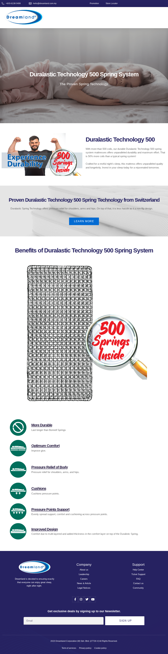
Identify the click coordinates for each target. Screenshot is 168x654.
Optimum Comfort (45, 446)
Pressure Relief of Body (49, 467)
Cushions (38, 488)
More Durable (41, 425)
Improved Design (44, 529)
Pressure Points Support (50, 509)
